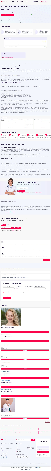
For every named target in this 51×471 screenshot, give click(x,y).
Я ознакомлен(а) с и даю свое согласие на (30, 192)
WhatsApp (10, 224)
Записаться (25, 341)
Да (26, 288)
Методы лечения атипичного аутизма (7, 57)
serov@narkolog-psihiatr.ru (10, 451)
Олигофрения (29, 432)
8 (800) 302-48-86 (35, 1)
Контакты (18, 449)
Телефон (4, 224)
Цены (18, 447)
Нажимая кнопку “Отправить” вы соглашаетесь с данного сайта (11, 230)
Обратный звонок (44, 1)
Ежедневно (5, 292)
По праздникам (20, 292)
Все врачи (47, 421)
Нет (29, 288)
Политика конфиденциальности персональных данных (30, 451)
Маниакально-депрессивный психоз (44, 432)
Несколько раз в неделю (12, 292)
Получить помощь (21, 190)
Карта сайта (19, 451)
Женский (22, 288)
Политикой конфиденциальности (25, 192)
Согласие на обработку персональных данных (30, 448)
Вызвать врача (7, 14)
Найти (33, 439)
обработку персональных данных (38, 192)
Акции (28, 445)
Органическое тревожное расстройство (5, 432)
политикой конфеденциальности (15, 230)
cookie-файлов (38, 467)
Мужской (18, 288)
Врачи (18, 445)
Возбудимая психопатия (18, 432)
